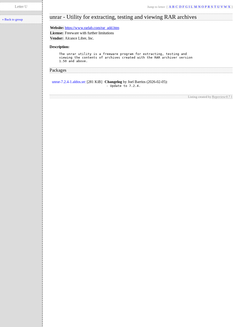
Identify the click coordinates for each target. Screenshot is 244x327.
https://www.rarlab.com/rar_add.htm (92, 28)
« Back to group (12, 19)
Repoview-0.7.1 (222, 97)
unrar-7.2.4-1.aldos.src (69, 82)
